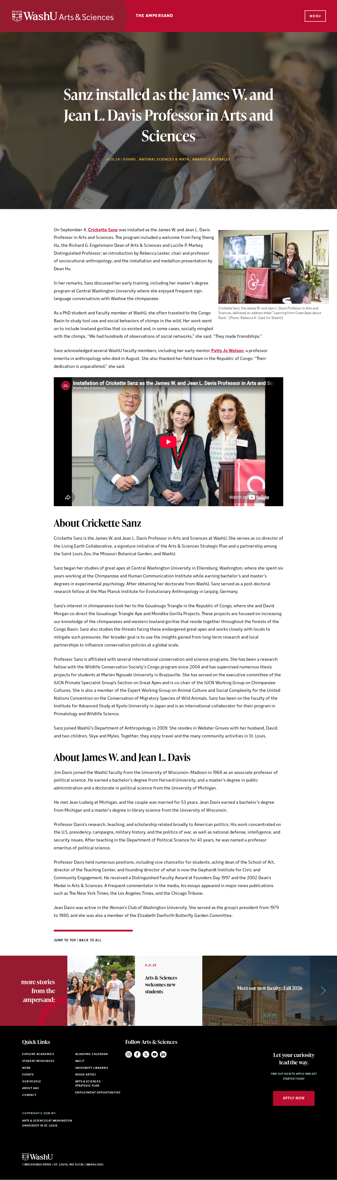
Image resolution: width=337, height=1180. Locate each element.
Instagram (128, 1054)
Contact (29, 1095)
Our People (31, 1081)
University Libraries (91, 1068)
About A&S (30, 1088)
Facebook (137, 1054)
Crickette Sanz (103, 230)
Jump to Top (65, 940)
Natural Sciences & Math (164, 159)
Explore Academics (38, 1054)
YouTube (154, 1054)
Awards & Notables (211, 159)
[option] (134, 991)
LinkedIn (163, 1054)
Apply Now (294, 1098)
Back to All (90, 940)
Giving (129, 159)
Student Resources (38, 1061)
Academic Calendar (91, 1054)
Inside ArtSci (85, 1074)
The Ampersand (154, 16)
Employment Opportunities (98, 1092)
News (26, 1068)
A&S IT (79, 1061)
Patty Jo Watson (227, 351)
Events (28, 1074)
